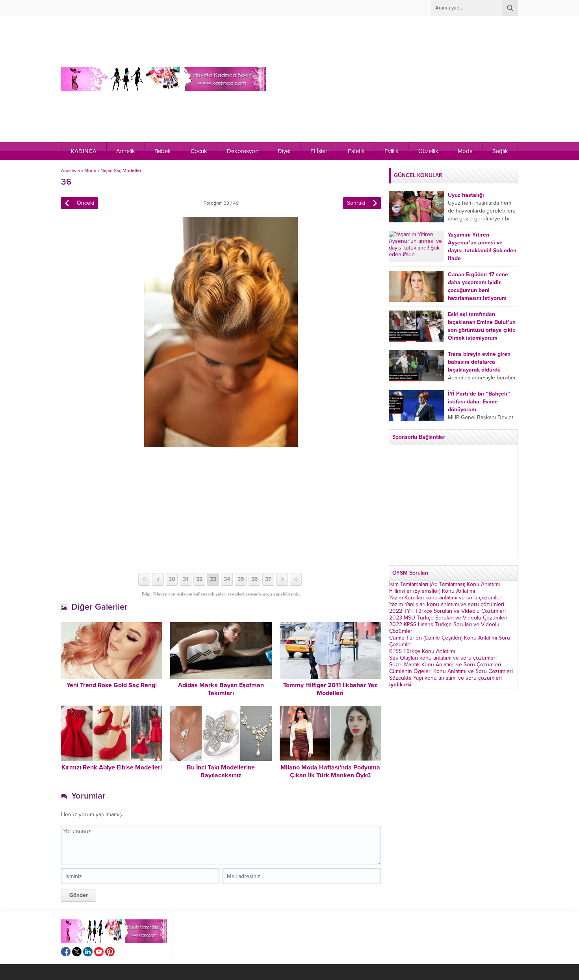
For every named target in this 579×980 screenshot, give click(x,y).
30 (172, 579)
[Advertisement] (380, 79)
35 (241, 579)
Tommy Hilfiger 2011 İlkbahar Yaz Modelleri (330, 689)
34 (227, 579)
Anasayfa (70, 170)
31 (185, 579)
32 (199, 579)
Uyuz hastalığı (466, 195)
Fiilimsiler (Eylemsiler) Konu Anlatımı (432, 591)
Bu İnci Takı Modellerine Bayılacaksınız (221, 771)
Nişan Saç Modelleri (121, 170)
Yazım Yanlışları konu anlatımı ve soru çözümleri (446, 604)
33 (213, 579)
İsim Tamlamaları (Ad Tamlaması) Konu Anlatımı (444, 584)
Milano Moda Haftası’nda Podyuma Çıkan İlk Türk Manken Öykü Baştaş (330, 775)
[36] (221, 443)
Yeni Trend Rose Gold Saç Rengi (112, 685)
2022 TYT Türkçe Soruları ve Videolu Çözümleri (447, 611)
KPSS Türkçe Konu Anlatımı (422, 651)
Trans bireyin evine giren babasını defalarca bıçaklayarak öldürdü (479, 362)
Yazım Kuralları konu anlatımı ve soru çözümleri (446, 597)
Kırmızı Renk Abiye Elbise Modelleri (111, 767)
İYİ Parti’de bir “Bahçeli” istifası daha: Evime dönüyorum (479, 401)
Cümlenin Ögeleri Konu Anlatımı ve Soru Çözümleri (451, 671)
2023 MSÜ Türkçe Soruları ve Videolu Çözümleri (448, 617)
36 (254, 579)
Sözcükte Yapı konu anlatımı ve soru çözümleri (445, 678)
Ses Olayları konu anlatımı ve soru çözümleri (443, 658)
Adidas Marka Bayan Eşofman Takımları (221, 689)
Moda (90, 170)
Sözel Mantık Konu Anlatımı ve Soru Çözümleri (445, 664)
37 (268, 579)
